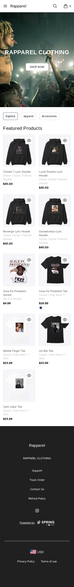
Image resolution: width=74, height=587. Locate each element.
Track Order (37, 479)
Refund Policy (37, 498)
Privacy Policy (26, 561)
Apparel (29, 116)
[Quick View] (29, 140)
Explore (10, 116)
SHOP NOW (37, 67)
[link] (19, 151)
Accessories (49, 116)
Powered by (27, 522)
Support (37, 470)
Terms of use (49, 561)
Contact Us (37, 489)
